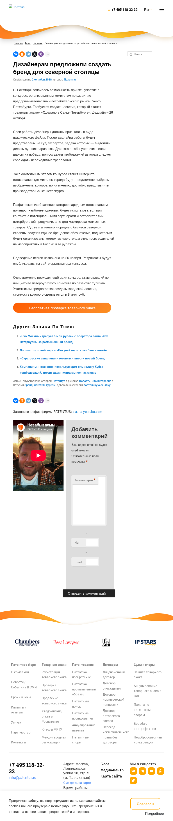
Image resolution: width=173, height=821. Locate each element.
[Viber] (41, 54)
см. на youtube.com (87, 411)
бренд (29, 385)
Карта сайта (111, 776)
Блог (27, 43)
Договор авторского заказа (111, 716)
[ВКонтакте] (15, 54)
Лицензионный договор (114, 674)
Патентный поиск (80, 703)
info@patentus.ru (22, 777)
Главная (18, 43)
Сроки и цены (21, 697)
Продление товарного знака (54, 700)
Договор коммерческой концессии (114, 700)
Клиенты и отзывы (19, 710)
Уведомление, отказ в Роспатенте (52, 716)
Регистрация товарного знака (54, 674)
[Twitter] (133, 780)
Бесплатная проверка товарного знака (62, 307)
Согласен (145, 803)
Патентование (83, 665)
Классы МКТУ (52, 729)
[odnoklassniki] (160, 771)
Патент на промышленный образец (84, 689)
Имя (77, 542)
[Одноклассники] (22, 54)
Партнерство (20, 732)
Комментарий (85, 480)
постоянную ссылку (97, 385)
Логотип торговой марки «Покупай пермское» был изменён (63, 350)
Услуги (16, 722)
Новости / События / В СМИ (24, 684)
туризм (50, 385)
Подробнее (154, 813)
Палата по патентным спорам (142, 710)
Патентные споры (80, 740)
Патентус (70, 79)
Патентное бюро (23, 665)
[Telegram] (28, 54)
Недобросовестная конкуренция (148, 740)
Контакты (18, 742)
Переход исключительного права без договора (116, 734)
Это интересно (101, 381)
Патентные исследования (82, 715)
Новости (37, 43)
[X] (34, 54)
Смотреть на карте (77, 782)
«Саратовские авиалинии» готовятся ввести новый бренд (62, 358)
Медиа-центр (111, 770)
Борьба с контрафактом (145, 726)
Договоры (110, 665)
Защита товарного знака (148, 674)
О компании (20, 672)
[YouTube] (151, 771)
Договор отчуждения (112, 685)
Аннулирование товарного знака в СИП (147, 691)
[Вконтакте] (133, 771)
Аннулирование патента (83, 727)
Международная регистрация (54, 740)
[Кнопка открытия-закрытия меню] (161, 9)
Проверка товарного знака (54, 687)
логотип (39, 385)
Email (78, 562)
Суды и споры (144, 665)
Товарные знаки (54, 665)
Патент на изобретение (81, 674)
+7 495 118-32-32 (27, 768)
